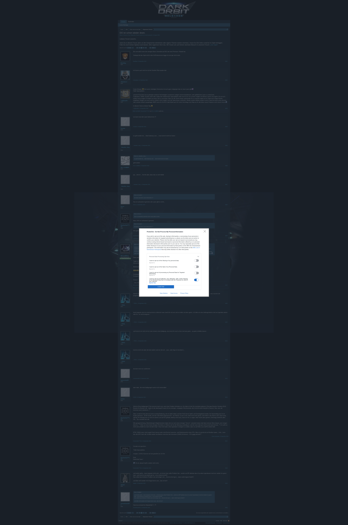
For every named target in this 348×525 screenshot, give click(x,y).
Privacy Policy (184, 293)
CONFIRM (161, 286)
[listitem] (174, 256)
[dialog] (174, 262)
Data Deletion (164, 293)
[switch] (196, 260)
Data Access (174, 293)
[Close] (205, 232)
